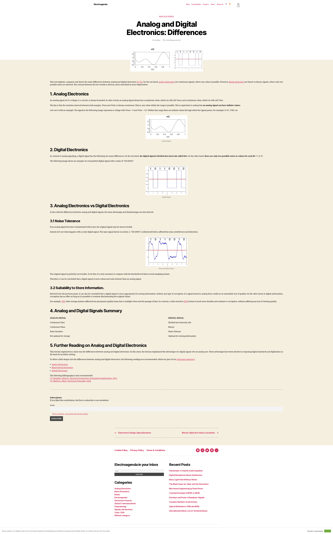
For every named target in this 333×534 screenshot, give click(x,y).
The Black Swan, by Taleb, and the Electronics (189, 484)
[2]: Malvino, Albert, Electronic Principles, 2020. (70, 381)
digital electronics (236, 82)
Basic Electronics (166, 16)
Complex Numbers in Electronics (183, 502)
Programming (120, 506)
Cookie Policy (121, 450)
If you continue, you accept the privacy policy (70, 414)
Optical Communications (125, 503)
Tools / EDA (119, 512)
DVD (186, 301)
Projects (206, 4)
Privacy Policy (137, 450)
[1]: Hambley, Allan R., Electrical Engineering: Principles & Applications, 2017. (83, 378)
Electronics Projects (123, 500)
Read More (310, 531)
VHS (63, 301)
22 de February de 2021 (173, 40)
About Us (220, 4)
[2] (141, 82)
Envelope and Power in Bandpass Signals (187, 497)
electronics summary (185, 359)
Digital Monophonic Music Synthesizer (185, 475)
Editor (158, 40)
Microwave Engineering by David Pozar (186, 489)
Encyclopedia (196, 4)
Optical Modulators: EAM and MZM (184, 506)
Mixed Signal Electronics (62, 367)
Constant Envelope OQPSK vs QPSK (184, 493)
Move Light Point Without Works (183, 480)
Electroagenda (100, 4)
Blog (187, 4)
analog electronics (166, 82)
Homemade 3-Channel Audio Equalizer (186, 471)
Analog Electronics (60, 364)
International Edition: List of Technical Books (188, 511)
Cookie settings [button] (318, 531)
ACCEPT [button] (327, 531)
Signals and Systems (123, 509)
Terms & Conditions (155, 450)
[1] (138, 82)
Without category (122, 515)
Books (117, 494)
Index (213, 4)
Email (52, 405)
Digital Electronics (59, 371)
